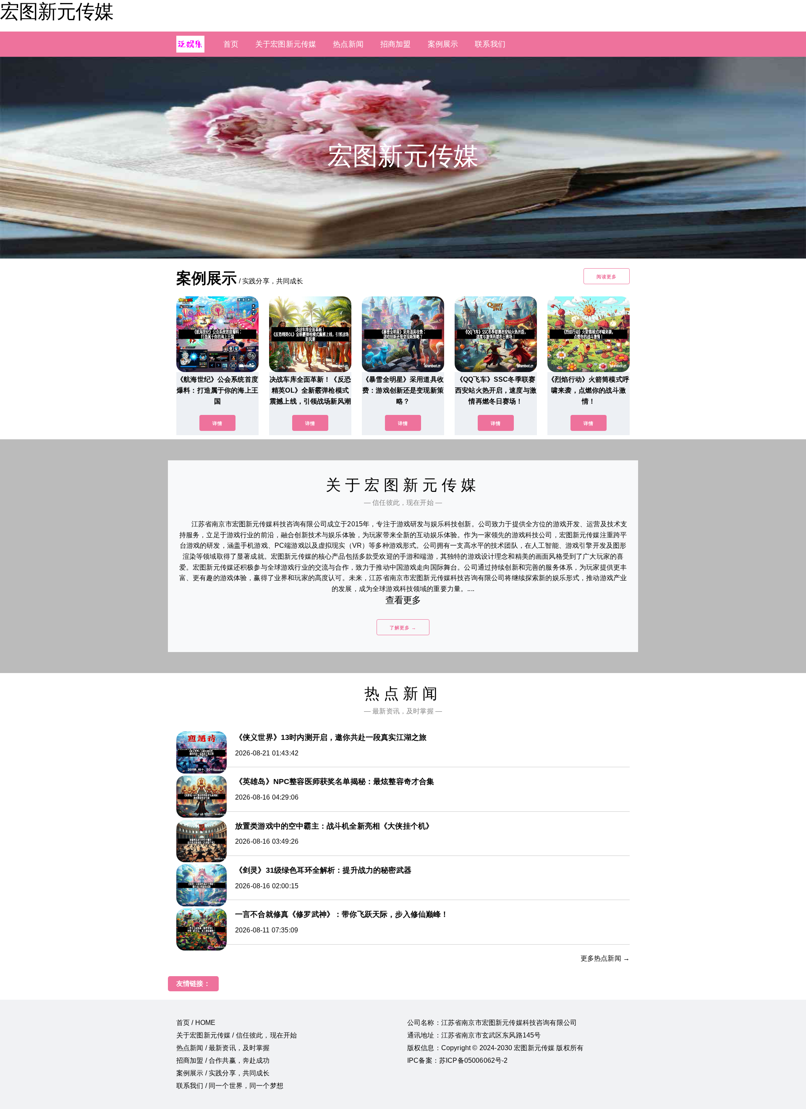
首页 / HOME (195, 1022)
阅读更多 (607, 276)
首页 (230, 44)
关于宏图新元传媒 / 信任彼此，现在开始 (236, 1035)
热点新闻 (348, 44)
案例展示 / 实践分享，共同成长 (223, 1073)
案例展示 (443, 44)
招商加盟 (395, 44)
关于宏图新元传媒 (285, 44)
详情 (217, 423)
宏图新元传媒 (56, 11)
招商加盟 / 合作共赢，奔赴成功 (223, 1060)
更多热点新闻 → (605, 958)
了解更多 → (403, 627)
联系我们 (490, 44)
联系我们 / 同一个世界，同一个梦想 (229, 1085)
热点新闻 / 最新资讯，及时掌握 (223, 1047)
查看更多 (403, 600)
